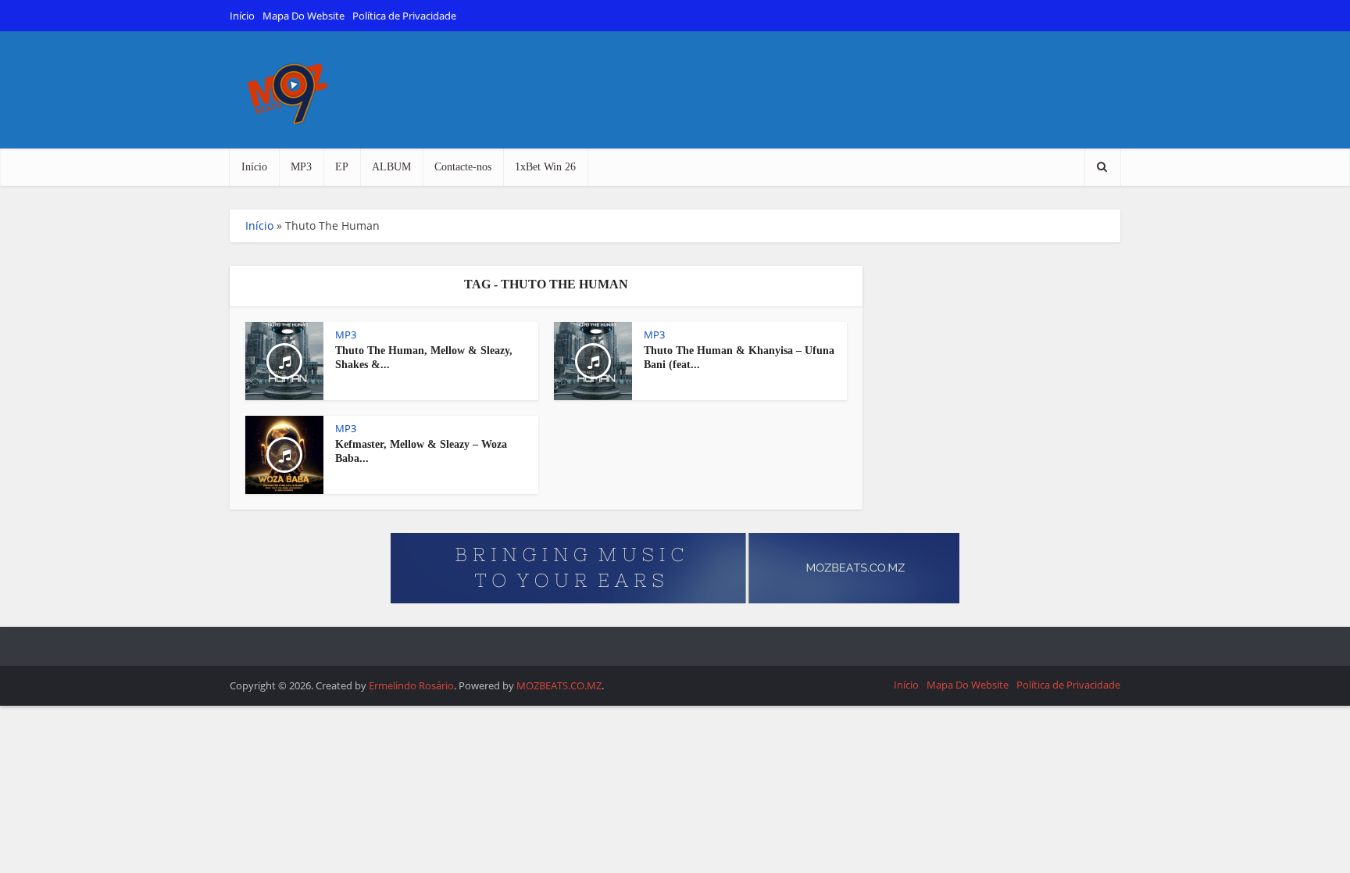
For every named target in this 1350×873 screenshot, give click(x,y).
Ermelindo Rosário (411, 685)
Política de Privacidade (404, 16)
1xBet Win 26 (545, 167)
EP (341, 167)
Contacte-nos (462, 167)
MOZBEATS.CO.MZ (559, 685)
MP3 (301, 167)
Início (242, 16)
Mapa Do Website (303, 16)
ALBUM (391, 167)
